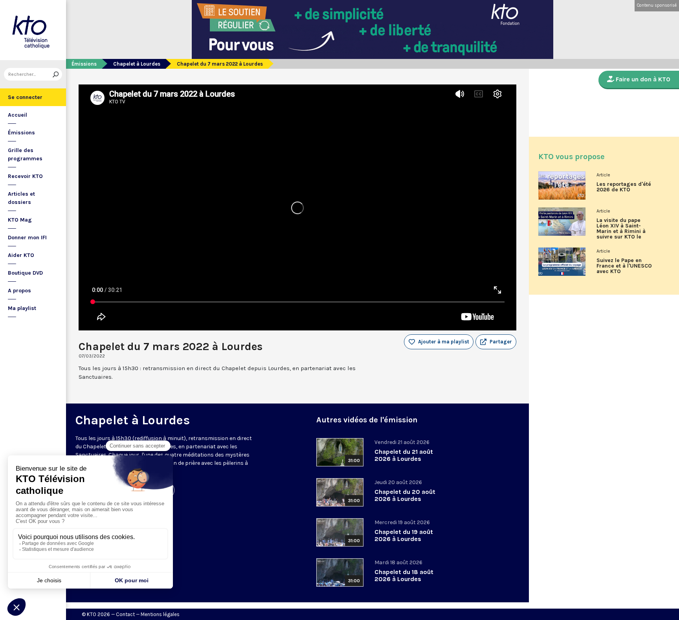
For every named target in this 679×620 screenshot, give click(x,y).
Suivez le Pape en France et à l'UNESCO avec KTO (624, 266)
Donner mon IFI (27, 237)
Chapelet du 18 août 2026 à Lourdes (403, 575)
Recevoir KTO (25, 176)
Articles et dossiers (21, 198)
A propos (19, 290)
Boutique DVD (25, 273)
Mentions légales (160, 614)
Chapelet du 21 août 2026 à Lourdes (403, 455)
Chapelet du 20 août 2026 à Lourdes (404, 495)
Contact (125, 614)
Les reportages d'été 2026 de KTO (623, 187)
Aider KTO (21, 255)
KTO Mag (20, 219)
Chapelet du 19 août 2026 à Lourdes (403, 535)
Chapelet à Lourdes (136, 64)
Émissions (21, 132)
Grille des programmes (25, 154)
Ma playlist (22, 308)
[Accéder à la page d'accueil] (33, 30)
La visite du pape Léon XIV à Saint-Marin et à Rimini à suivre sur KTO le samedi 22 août (621, 231)
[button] (495, 341)
